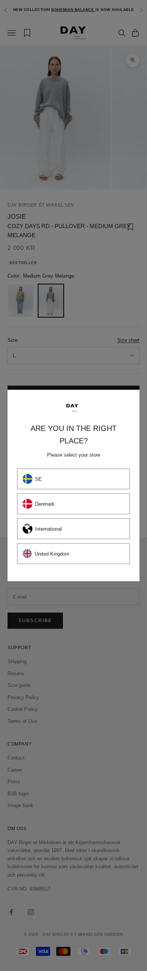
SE (38, 479)
